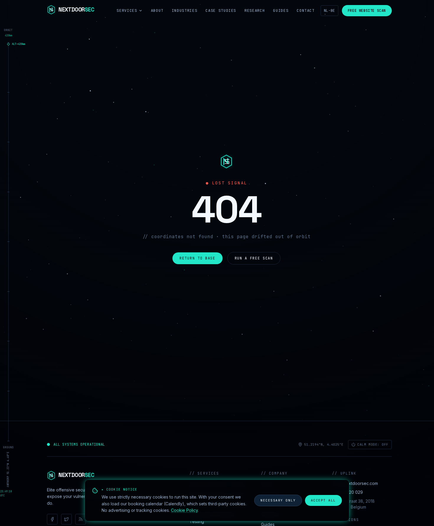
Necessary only (278, 500)
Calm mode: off (373, 444)
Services (127, 10)
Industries (185, 10)
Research (254, 10)
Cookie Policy (184, 510)
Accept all (323, 500)
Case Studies (220, 10)
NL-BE (329, 10)
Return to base (198, 258)
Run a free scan (254, 258)
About (157, 10)
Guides (280, 10)
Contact (306, 10)
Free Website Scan (367, 10)
